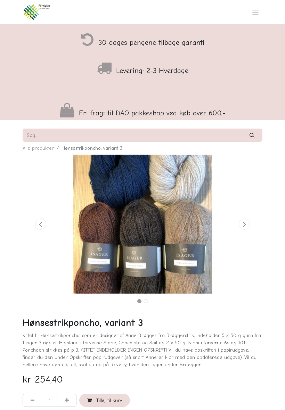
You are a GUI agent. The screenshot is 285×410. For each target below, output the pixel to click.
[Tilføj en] (66, 400)
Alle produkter (38, 148)
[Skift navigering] (256, 12)
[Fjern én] (32, 400)
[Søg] (252, 135)
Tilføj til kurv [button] (108, 400)
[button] (41, 224)
